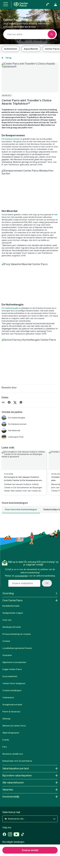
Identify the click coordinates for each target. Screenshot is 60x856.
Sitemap (6, 718)
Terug (8, 58)
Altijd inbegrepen (10, 733)
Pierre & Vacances (11, 711)
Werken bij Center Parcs (14, 725)
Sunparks (7, 655)
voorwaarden (21, 576)
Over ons (7, 620)
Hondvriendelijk (10, 796)
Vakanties (7, 789)
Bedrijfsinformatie (11, 606)
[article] (24, 473)
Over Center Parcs (12, 600)
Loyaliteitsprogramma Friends (17, 648)
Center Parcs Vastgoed (13, 683)
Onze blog (8, 593)
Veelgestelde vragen (12, 613)
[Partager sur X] (15, 402)
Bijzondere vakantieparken (17, 775)
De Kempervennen (11, 139)
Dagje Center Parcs (12, 669)
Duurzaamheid (9, 676)
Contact (6, 641)
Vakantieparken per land (15, 768)
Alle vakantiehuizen (13, 782)
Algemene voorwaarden (14, 662)
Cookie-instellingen (11, 690)
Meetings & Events (11, 627)
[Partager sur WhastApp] (21, 402)
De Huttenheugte (10, 308)
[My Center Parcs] (55, 4)
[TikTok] (22, 834)
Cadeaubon (8, 697)
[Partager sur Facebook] (9, 402)
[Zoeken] (52, 34)
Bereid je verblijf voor (12, 754)
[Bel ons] (48, 4)
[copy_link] (3, 402)
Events (5, 740)
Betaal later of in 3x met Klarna (17, 761)
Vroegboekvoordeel (12, 704)
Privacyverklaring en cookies (16, 634)
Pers (4, 747)
